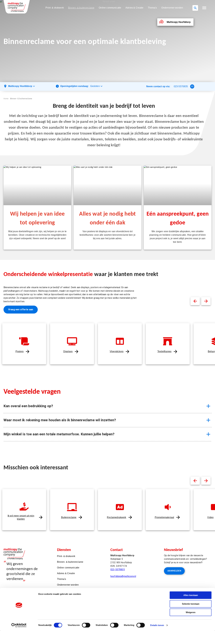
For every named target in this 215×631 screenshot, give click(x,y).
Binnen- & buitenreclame (81, 7)
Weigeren (190, 612)
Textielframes (164, 351)
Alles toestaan (190, 595)
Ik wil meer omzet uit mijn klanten (21, 517)
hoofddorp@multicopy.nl (123, 576)
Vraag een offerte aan (20, 309)
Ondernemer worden (172, 7)
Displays (68, 351)
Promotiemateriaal (164, 517)
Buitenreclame (68, 517)
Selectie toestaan (190, 604)
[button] (204, 8)
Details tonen (157, 625)
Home (6, 99)
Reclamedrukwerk (116, 517)
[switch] (86, 625)
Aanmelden (174, 571)
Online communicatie (110, 7)
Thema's (152, 7)
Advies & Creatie (134, 7)
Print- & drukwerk (54, 7)
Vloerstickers (116, 351)
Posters (20, 351)
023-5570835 (181, 86)
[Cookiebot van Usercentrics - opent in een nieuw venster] (19, 625)
